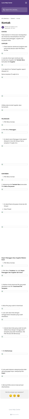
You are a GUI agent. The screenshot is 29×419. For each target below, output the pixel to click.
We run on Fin (15, 414)
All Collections (5, 18)
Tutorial (13, 18)
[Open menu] (26, 3)
